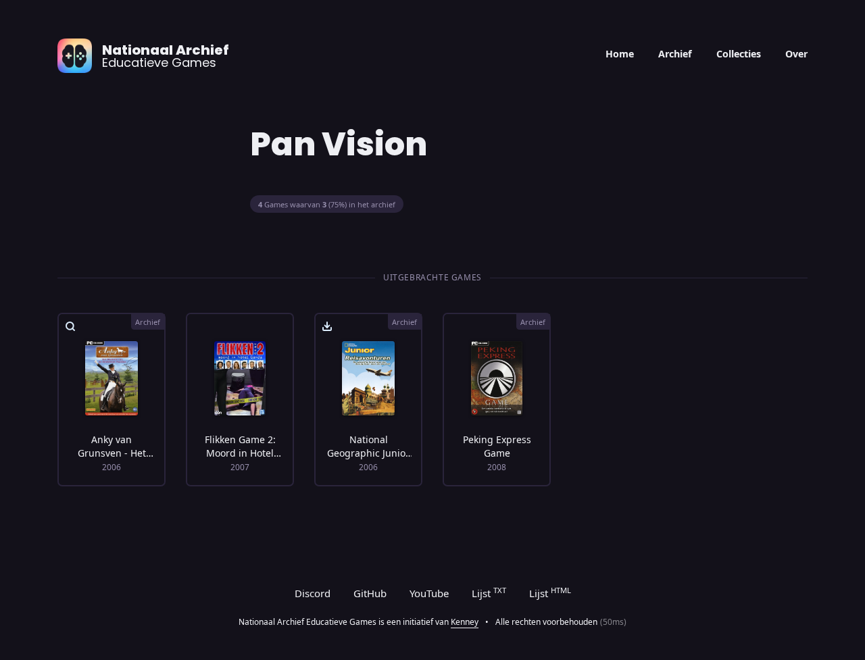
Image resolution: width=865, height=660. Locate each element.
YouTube (429, 593)
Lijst (489, 592)
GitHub (370, 593)
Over (796, 53)
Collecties (738, 53)
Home (620, 53)
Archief (675, 53)
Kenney (464, 622)
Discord (312, 593)
